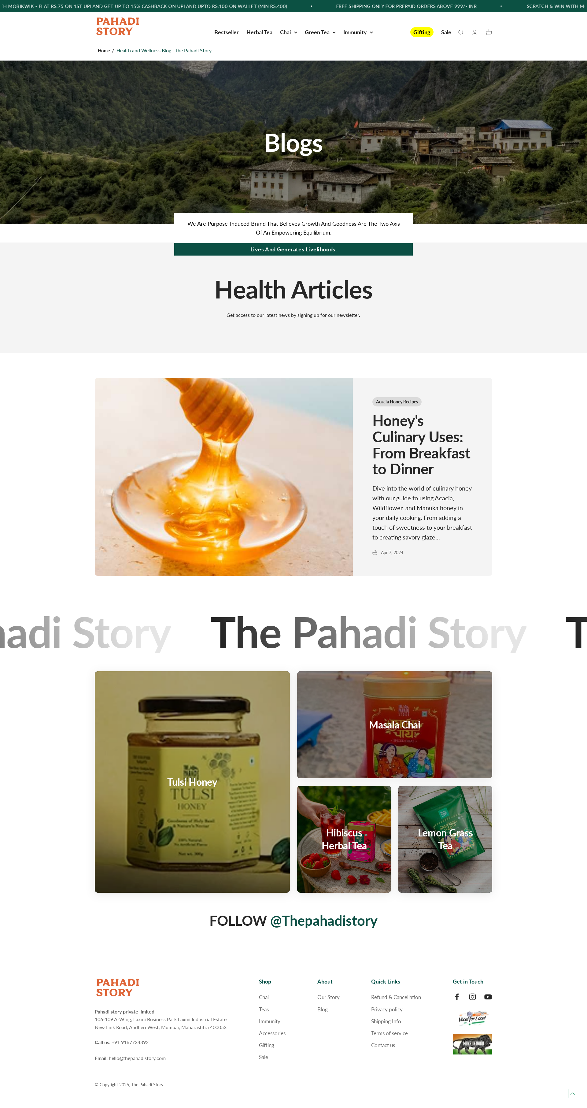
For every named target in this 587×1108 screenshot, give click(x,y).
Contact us (383, 1045)
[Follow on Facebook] (457, 997)
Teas (264, 1009)
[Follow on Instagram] (472, 997)
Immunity (355, 32)
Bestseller (226, 32)
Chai (285, 32)
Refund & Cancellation (396, 997)
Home (104, 50)
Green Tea (317, 32)
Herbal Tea (259, 32)
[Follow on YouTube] (488, 997)
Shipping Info (386, 1021)
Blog (322, 1009)
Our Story (328, 997)
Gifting (421, 32)
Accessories (272, 1033)
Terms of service (389, 1033)
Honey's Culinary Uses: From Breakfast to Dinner (421, 444)
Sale (446, 32)
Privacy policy (387, 1009)
